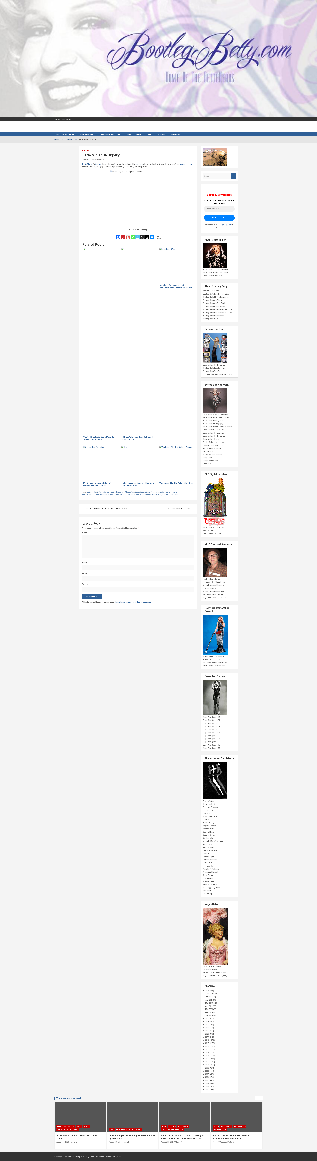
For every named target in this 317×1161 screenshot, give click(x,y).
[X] (142, 235)
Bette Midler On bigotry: (106, 492)
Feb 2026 (209, 1012)
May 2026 (209, 1003)
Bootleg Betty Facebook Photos (216, 294)
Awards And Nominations (106, 134)
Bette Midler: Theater (211, 439)
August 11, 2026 (115, 1142)
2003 (207, 1086)
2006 (207, 1077)
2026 (207, 991)
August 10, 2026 (167, 1142)
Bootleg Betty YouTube (212, 371)
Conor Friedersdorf (157, 492)
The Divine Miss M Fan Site (120, 1130)
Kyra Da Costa (208, 847)
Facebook (123, 494)
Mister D (100, 160)
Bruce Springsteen (142, 492)
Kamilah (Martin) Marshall (213, 841)
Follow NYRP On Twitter (212, 659)
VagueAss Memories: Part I (214, 594)
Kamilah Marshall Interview (213, 585)
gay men (139, 164)
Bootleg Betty (74, 1156)
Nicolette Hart (208, 866)
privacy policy (227, 225)
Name (84, 562)
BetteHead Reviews (211, 969)
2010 (207, 1065)
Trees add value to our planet (179, 509)
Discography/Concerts (86, 134)
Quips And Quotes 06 (211, 732)
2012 (207, 1059)
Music (118, 134)
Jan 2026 (209, 1015)
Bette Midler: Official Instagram (215, 273)
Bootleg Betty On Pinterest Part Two (217, 312)
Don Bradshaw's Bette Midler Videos (217, 374)
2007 (207, 1074)
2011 (207, 1062)
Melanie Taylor (208, 857)
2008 (207, 1071)
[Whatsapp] (133, 235)
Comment (87, 533)
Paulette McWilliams (211, 869)
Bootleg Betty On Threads (213, 315)
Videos (128, 134)
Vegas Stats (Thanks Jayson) (215, 975)
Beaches (119, 1126)
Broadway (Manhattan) (125, 492)
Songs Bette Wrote (210, 461)
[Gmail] (128, 235)
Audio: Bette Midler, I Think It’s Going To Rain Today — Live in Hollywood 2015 (130, 1137)
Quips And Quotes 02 (211, 720)
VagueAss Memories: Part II (214, 597)
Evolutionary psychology (109, 494)
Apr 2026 (209, 1006)
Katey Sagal (207, 844)
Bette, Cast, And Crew (212, 966)
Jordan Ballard (208, 838)
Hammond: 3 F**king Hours (214, 582)
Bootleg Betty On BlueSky (213, 300)
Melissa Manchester (211, 860)
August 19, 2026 (62, 1142)
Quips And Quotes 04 (211, 726)
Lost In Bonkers (209, 588)
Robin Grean (208, 875)
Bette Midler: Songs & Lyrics (214, 430)
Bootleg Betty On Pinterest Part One (217, 309)
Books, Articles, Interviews (213, 442)
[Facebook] (118, 235)
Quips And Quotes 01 (211, 717)
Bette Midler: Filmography (213, 424)
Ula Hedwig (207, 894)
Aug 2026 (209, 994)
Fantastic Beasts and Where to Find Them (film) (146, 494)
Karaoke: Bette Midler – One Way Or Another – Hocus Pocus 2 (180, 1137)
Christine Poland (209, 810)
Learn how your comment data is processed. (133, 602)
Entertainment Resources (213, 445)
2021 (207, 1031)
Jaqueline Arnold (209, 826)
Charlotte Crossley (210, 807)
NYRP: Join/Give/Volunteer (214, 666)
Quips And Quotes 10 (211, 745)
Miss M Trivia (208, 451)
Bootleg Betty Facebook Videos (216, 368)
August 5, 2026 (219, 1142)
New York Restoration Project (215, 663)
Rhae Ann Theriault (210, 872)
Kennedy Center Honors (212, 448)
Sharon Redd (208, 878)
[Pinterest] (123, 235)
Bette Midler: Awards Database (215, 269)
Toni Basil (207, 891)
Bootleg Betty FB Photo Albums (216, 297)
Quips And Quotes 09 (211, 742)
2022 (207, 1028)
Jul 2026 (208, 997)
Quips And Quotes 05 (211, 729)
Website (85, 584)
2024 (207, 1021)
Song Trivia (207, 458)
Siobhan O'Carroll (210, 884)
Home (57, 134)
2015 (207, 1049)
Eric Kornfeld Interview (212, 579)
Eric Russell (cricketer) (91, 494)
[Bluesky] (152, 235)
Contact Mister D (175, 134)
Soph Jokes (207, 464)
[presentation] (257, 1098)
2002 (207, 1089)
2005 (207, 1080)
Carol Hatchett (209, 804)
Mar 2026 (209, 1009)
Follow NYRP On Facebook (214, 656)
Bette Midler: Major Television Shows (218, 427)
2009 (207, 1068)
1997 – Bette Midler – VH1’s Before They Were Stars (106, 509)
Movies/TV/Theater (68, 134)
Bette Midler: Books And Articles (216, 417)
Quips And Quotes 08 (211, 739)
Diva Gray (206, 813)
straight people (186, 164)
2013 (207, 1055)
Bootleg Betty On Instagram (214, 306)
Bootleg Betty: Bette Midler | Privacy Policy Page (102, 1156)
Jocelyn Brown (209, 835)
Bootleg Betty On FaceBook (214, 303)
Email (84, 573)
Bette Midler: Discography (213, 420)
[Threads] (147, 235)
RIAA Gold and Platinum (212, 454)
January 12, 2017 (89, 160)
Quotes (85, 151)
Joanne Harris (208, 832)
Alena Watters (208, 801)
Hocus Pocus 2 (187, 1126)
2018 (207, 1040)
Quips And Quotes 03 (211, 723)
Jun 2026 (209, 1000)
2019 (207, 1037)
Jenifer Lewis (208, 829)
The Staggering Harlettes (213, 887)
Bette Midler (87, 164)
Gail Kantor (207, 819)
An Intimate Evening (222, 1130)
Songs (86, 1130)
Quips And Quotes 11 (211, 748)
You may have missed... (69, 1098)
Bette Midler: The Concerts (214, 433)
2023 (207, 1025)
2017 (207, 1043)
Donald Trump (171, 492)
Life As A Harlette (210, 850)
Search (233, 176)
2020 (207, 1034)
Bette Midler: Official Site (213, 276)
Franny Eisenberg (210, 816)
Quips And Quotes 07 (211, 736)
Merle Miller (207, 863)
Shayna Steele (208, 881)
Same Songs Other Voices (213, 534)
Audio (59, 1130)
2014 (207, 1052)
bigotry (98, 164)
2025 (207, 1018)
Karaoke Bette (208, 531)
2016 (207, 1046)
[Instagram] (137, 235)
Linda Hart (207, 853)
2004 (207, 1083)
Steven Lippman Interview (213, 591)
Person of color (172, 494)
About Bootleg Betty (211, 291)
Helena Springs (209, 823)
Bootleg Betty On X (210, 319)
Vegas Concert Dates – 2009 (214, 972)
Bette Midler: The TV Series (214, 365)
